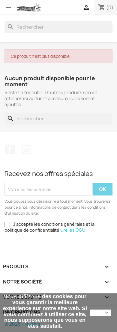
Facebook (10, 149)
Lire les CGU (72, 230)
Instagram (26, 149)
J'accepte (101, 312)
